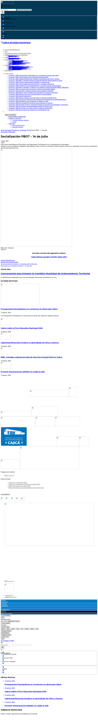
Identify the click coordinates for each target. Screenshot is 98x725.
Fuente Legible (6, 623)
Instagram (4, 606)
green (13, 629)
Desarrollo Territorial (17, 127)
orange (27, 629)
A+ (5, 621)
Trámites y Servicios (14, 118)
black (3, 629)
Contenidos (23, 130)
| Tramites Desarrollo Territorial (20, 120)
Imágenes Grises (6, 635)
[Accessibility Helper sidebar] (6, 615)
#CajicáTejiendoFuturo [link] (8, 260)
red (22, 629)
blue (18, 629)
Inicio (2, 130)
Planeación (15, 130)
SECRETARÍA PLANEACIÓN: (17, 117)
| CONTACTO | (9, 595)
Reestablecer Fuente (13, 621)
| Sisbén (14, 122)
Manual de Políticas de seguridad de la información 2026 (26, 488)
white (8, 629)
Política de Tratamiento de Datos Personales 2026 (24, 484)
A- (2, 621)
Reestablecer (5, 633)
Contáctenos (5, 610)
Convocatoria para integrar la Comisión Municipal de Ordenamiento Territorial (45, 273)
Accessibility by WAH (7, 641)
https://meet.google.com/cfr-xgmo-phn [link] (49, 257)
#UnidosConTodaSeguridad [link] (9, 262)
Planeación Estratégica (18, 125)
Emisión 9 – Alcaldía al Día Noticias (19, 264)
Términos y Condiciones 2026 (17, 482)
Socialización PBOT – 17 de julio (16, 266)
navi (37, 629)
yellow (32, 629)
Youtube (4, 604)
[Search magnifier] (2, 12)
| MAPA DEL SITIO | (11, 597)
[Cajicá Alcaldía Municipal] (16, 42)
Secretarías (8, 130)
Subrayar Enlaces (6, 631)
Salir (3, 617)
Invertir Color (5, 637)
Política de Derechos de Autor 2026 (19, 486)
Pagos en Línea (6, 613)
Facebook (4, 602)
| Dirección (11, 123)
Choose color (5, 627)
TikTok (3, 612)
